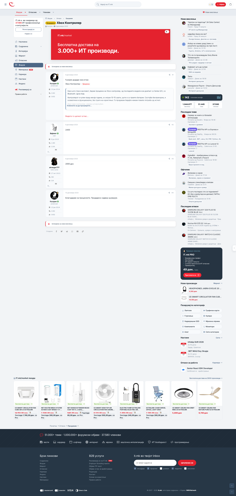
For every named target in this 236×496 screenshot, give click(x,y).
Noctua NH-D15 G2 (199, 223)
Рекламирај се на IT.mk (100, 461)
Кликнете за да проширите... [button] (79, 106)
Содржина (44, 461)
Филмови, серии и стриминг (200, 178)
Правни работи (95, 480)
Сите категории (212, 332)
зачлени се (187, 462)
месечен (191, 468)
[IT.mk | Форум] (12, 4)
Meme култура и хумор (198, 187)
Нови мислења (211, 12)
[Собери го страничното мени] (5, 4)
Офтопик (185, 169)
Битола (49, 186)
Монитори (210, 326)
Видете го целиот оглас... (76, 116)
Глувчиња (188, 316)
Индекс (43, 474)
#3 (173, 159)
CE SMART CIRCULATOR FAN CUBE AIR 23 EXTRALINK (25, 409)
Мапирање (44, 480)
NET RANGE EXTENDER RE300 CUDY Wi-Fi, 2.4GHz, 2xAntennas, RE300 (78, 409)
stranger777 (54, 167)
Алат (186, 332)
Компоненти (189, 326)
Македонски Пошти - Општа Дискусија (204, 86)
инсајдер (141, 468)
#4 (173, 193)
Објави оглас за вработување (100, 469)
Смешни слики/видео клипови (200, 182)
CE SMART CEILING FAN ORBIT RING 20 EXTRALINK (183, 409)
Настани (43, 477)
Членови (46, 12)
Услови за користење (97, 477)
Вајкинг (53, 133)
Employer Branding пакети (99, 463)
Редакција (93, 472)
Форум (19, 12)
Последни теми (189, 112)
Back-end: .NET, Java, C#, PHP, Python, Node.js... (207, 139)
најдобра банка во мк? (197, 34)
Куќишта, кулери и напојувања (209, 230)
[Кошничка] (230, 4)
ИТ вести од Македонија (198, 30)
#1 (173, 75)
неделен (178, 468)
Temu (190, 76)
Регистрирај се (28, 29)
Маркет (217, 283)
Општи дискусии (195, 201)
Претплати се (190, 275)
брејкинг (153, 468)
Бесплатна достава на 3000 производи (205, 378)
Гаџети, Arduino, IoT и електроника (202, 51)
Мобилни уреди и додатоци (205, 219)
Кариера (217, 363)
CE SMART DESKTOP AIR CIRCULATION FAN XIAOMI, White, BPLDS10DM (103, 409)
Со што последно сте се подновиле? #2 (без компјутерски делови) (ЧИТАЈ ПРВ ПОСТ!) (204, 194)
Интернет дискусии (196, 81)
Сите (218, 338)
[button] (25, 12)
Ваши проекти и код (196, 165)
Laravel (191, 151)
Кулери (209, 316)
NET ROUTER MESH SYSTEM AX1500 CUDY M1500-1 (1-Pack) (51, 409)
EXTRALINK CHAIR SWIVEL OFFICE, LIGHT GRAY (156, 409)
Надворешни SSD (191, 321)
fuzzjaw (50, 26)
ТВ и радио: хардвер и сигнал (200, 63)
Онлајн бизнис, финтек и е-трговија (202, 39)
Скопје (49, 152)
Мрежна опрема (213, 321)
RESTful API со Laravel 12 (204, 144)
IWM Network (191, 490)
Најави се (28, 34)
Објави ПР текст (95, 466)
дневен (166, 468)
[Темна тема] (211, 4)
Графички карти (212, 310)
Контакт (92, 474)
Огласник (33, 12)
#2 (173, 125)
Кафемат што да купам (197, 67)
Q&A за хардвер (195, 72)
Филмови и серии (195, 173)
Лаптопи (188, 310)
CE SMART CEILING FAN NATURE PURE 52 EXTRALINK (209, 409)
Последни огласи (189, 206)
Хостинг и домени (196, 125)
